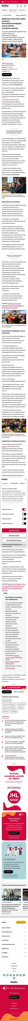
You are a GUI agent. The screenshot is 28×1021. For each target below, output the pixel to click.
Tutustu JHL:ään (14, 837)
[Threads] (17, 975)
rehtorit (4, 446)
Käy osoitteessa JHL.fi (10, 876)
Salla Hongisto (9, 63)
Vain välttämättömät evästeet (14, 540)
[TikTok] (4, 975)
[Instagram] (14, 975)
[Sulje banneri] (25, 479)
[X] (24, 975)
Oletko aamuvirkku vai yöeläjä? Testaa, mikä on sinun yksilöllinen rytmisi (15, 736)
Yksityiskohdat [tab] (14, 483)
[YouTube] (7, 975)
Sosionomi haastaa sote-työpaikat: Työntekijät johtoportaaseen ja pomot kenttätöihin (15, 730)
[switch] (24, 514)
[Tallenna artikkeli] (20, 902)
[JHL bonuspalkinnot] (14, 687)
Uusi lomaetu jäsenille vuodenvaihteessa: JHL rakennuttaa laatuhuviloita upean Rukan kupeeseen (15, 757)
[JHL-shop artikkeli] (14, 788)
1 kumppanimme (9, 491)
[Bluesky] (20, 975)
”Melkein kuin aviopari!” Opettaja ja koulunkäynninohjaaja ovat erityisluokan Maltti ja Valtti (13, 305)
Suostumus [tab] (5, 483)
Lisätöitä (4, 96)
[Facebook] (11, 975)
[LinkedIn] (14, 978)
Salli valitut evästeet (14, 535)
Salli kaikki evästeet (14, 530)
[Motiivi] (5, 6)
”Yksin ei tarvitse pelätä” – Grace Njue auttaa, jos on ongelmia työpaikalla (15, 742)
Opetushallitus (9, 662)
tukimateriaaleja (10, 668)
